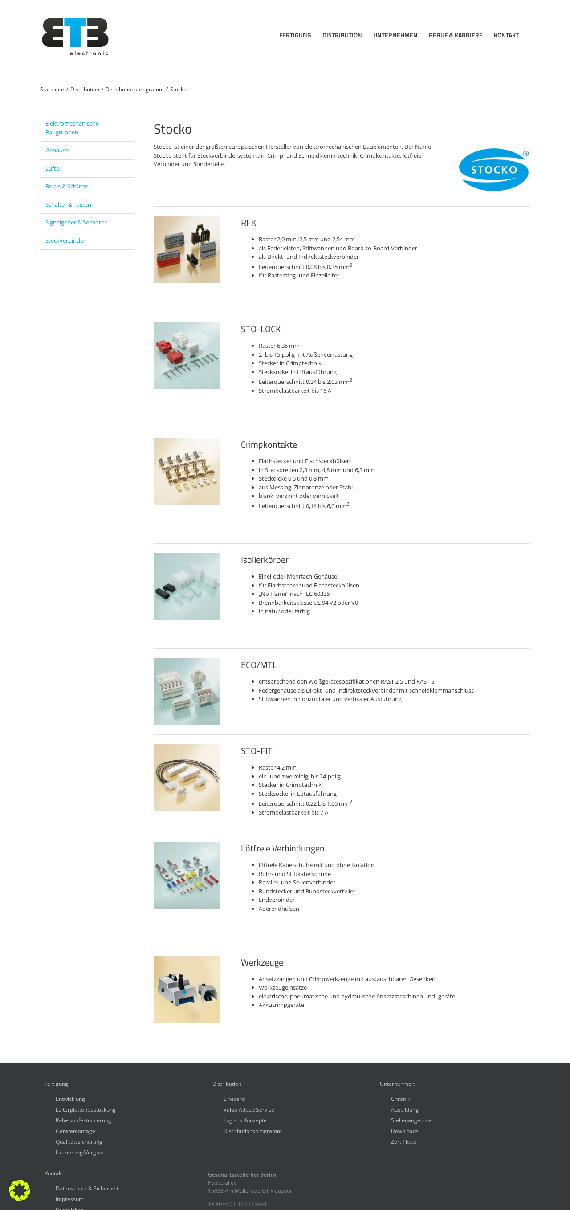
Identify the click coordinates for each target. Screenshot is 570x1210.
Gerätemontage (75, 1130)
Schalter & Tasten (68, 204)
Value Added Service (249, 1109)
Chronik (400, 1098)
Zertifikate (403, 1141)
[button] (19, 1190)
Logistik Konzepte (245, 1119)
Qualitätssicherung (79, 1141)
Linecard (234, 1098)
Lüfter (53, 168)
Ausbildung (405, 1109)
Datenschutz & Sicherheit (87, 1188)
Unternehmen (397, 1084)
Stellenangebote (411, 1119)
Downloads (405, 1130)
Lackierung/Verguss (80, 1152)
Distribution (226, 1084)
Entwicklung (70, 1098)
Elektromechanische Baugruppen (72, 127)
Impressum (70, 1198)
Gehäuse (57, 150)
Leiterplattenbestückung (86, 1109)
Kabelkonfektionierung (83, 1119)
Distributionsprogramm (253, 1130)
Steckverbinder (65, 240)
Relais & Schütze (66, 186)
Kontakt (54, 1173)
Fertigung (56, 1084)
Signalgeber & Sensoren (76, 222)
